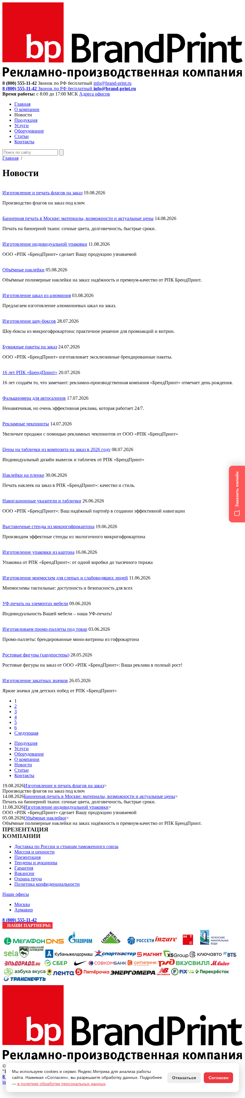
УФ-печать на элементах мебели (35, 603)
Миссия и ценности (34, 851)
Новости (23, 764)
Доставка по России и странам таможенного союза (66, 846)
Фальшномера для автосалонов (34, 398)
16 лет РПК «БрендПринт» (29, 372)
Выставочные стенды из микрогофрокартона (48, 526)
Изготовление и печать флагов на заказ (42, 192)
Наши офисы (15, 894)
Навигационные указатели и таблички (41, 500)
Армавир (23, 909)
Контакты (24, 141)
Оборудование (29, 130)
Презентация (27, 857)
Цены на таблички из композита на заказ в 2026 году (56, 449)
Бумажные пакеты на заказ (29, 346)
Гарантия (23, 868)
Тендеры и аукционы (35, 862)
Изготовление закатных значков (35, 680)
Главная (22, 104)
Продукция (25, 120)
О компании (26, 109)
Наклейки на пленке (23, 475)
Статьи (21, 136)
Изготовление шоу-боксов (29, 321)
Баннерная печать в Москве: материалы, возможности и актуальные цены (78, 218)
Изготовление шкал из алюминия (36, 295)
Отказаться (184, 1077)
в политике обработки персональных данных (61, 1083)
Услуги (21, 125)
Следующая (26, 733)
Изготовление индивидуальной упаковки (44, 244)
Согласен (218, 1077)
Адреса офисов (94, 93)
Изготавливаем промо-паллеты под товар (44, 629)
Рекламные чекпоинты (25, 423)
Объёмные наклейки (23, 269)
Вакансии (24, 873)
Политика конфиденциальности (47, 884)
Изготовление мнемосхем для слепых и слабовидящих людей (65, 577)
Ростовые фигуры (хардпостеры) (35, 654)
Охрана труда (28, 878)
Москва (22, 904)
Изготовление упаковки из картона (38, 552)
